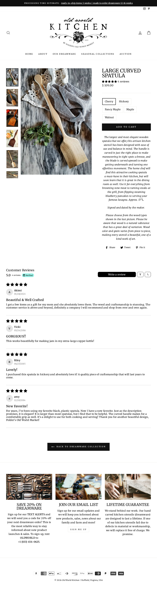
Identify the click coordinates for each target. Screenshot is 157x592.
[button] (110, 81)
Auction (126, 54)
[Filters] (140, 274)
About (42, 54)
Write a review (117, 274)
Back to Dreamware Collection (81, 446)
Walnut (109, 117)
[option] (78, 3)
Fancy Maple (113, 109)
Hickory (124, 101)
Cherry (109, 101)
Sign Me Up (78, 529)
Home (29, 54)
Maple (130, 109)
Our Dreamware (64, 54)
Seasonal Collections (97, 54)
